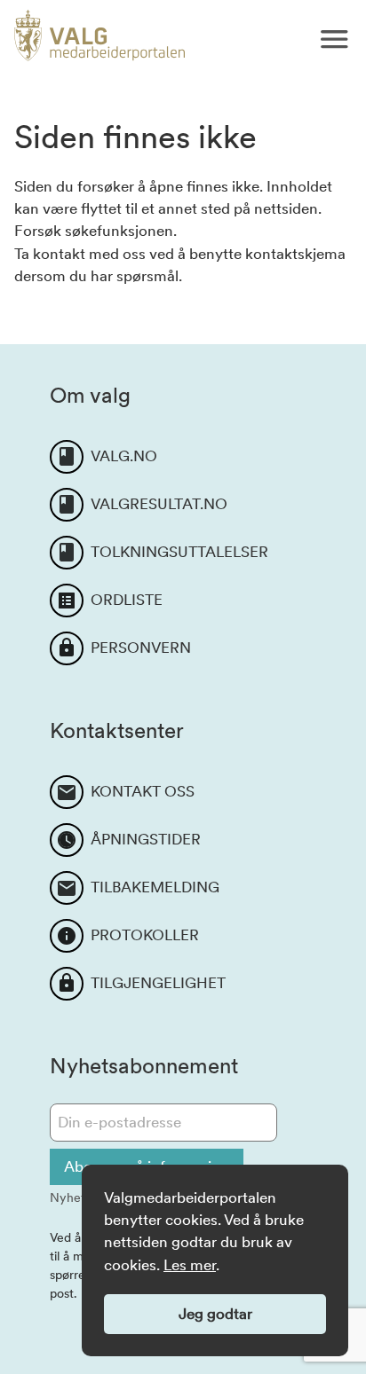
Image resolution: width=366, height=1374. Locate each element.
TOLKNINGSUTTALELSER (179, 551)
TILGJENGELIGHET (158, 983)
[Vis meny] (334, 39)
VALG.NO (124, 456)
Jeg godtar (215, 1313)
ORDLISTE (127, 599)
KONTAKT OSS (143, 791)
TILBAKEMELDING (155, 887)
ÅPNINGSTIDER (146, 839)
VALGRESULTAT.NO (159, 504)
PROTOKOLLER (145, 935)
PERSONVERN (141, 647)
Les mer (189, 1265)
